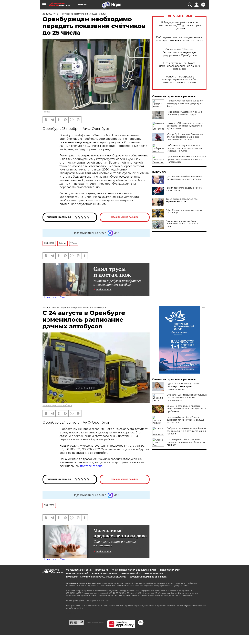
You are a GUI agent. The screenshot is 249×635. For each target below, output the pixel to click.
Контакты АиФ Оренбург (105, 573)
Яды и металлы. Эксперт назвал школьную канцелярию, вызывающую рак (183, 386)
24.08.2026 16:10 (51, 307)
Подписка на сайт (170, 570)
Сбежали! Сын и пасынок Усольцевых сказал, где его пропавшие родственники (186, 397)
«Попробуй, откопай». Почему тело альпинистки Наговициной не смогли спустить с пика (185, 137)
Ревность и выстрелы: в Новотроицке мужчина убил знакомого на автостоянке (179, 79)
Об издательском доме (78, 570)
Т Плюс (46, 111)
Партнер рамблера (95, 622)
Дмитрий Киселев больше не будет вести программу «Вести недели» (184, 178)
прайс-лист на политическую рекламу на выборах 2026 (96, 577)
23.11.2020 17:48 (50, 14)
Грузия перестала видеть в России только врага (184, 189)
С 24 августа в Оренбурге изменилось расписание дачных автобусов (179, 66)
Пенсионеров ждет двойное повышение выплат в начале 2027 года (183, 223)
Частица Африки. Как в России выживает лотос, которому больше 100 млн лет (185, 420)
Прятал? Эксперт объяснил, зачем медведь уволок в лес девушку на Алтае (185, 103)
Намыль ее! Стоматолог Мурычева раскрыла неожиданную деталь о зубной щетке (185, 126)
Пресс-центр (101, 570)
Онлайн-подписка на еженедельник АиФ (134, 570)
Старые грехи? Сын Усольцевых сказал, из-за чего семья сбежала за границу (186, 442)
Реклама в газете (153, 573)
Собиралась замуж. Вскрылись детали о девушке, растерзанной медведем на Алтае (184, 148)
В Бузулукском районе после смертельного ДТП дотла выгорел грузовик (179, 25)
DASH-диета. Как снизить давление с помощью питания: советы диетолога (179, 39)
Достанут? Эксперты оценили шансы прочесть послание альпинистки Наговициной (186, 159)
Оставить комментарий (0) (125, 217)
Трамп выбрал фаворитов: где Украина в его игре (182, 200)
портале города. (91, 466)
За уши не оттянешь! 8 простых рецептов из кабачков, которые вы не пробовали (186, 409)
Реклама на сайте (131, 573)
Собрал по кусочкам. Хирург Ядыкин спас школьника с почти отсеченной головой (186, 431)
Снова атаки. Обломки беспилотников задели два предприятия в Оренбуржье (179, 52)
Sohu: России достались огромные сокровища (184, 211)
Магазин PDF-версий (77, 573)
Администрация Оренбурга (57, 405)
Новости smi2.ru (54, 297)
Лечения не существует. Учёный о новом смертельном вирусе (184, 113)
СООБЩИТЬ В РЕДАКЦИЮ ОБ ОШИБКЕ (148, 577)
